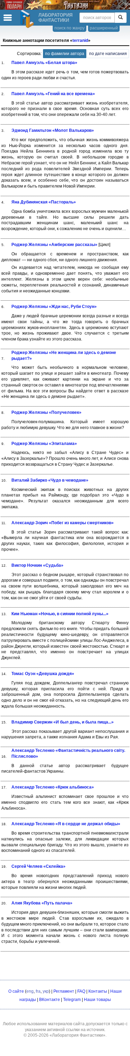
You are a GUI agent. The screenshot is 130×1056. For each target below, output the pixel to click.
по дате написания (108, 53)
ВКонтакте (49, 999)
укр (46, 991)
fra (38, 991)
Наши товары (97, 999)
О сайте (16, 991)
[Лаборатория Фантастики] (28, 19)
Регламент (63, 991)
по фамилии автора (64, 53)
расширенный (104, 28)
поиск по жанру (69, 28)
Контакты (97, 991)
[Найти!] (120, 17)
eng (30, 991)
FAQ (81, 991)
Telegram (72, 999)
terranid (80, 40)
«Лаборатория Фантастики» (77, 1035)
